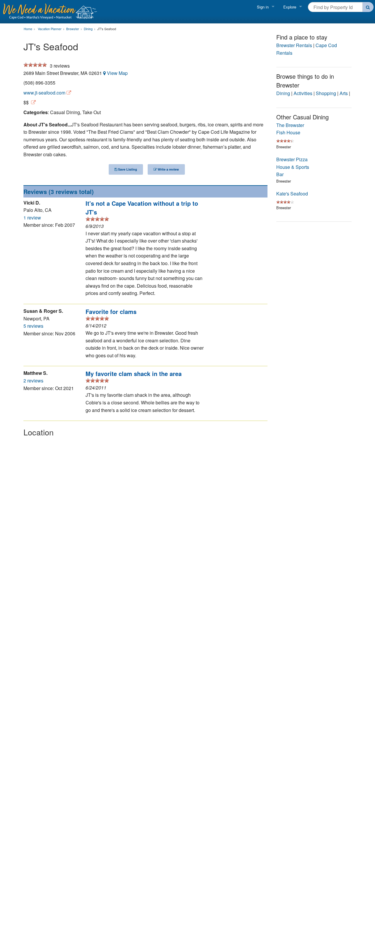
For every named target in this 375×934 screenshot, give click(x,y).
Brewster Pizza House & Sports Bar (292, 167)
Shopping (326, 93)
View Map (117, 73)
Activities (303, 93)
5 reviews (33, 325)
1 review (32, 217)
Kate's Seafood (292, 193)
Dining (283, 93)
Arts (344, 93)
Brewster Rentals (294, 45)
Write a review (168, 169)
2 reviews (33, 380)
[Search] (368, 7)
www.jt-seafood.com (44, 92)
